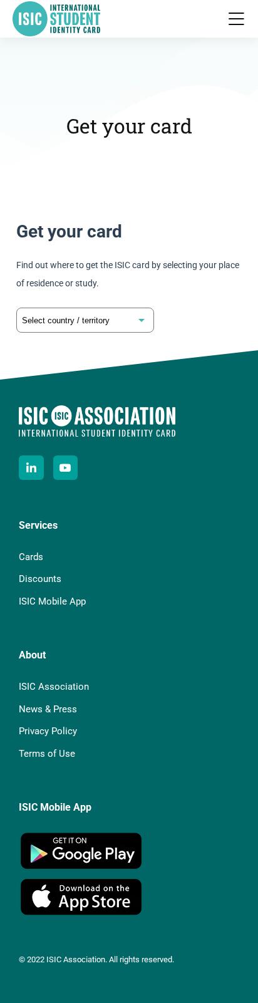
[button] (236, 18)
